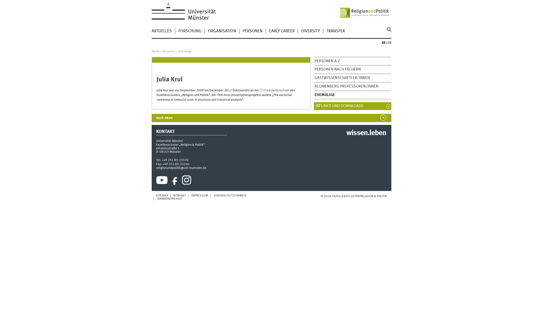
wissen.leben (366, 133)
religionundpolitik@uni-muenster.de (181, 168)
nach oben (164, 118)
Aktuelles (162, 31)
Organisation (222, 31)
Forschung (190, 31)
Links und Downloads (342, 106)
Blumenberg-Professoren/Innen (346, 86)
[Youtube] (162, 181)
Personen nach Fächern (338, 69)
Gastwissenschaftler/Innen (342, 78)
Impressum (199, 195)
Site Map (161, 195)
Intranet (179, 195)
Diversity (310, 31)
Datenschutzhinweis (230, 195)
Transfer (335, 31)
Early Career (282, 31)
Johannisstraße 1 (167, 148)
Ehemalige (185, 51)
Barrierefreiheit (169, 199)
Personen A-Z (327, 61)
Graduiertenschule (276, 90)
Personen (253, 31)
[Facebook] (174, 181)
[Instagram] (186, 181)
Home (155, 51)
